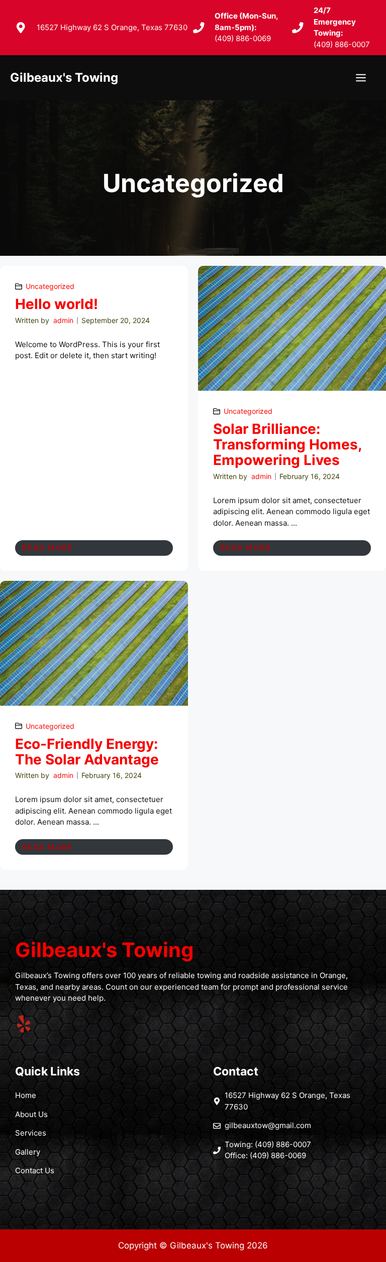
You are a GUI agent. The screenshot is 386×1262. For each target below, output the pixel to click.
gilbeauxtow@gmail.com (268, 1125)
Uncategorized (50, 286)
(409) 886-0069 (243, 38)
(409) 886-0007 (342, 44)
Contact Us (34, 1170)
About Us (31, 1114)
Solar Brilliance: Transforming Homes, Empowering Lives (287, 444)
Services (30, 1133)
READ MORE (47, 547)
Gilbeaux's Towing (64, 77)
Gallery (27, 1152)
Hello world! (56, 303)
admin (63, 320)
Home (25, 1095)
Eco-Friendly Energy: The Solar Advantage (87, 751)
